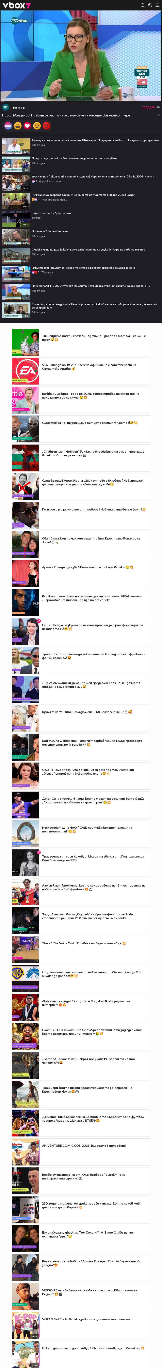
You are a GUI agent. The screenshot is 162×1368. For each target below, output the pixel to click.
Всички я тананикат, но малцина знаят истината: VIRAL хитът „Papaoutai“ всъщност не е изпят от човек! (92, 598)
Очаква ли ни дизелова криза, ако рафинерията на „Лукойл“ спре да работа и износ (88, 249)
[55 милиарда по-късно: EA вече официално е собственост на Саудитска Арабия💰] (25, 371)
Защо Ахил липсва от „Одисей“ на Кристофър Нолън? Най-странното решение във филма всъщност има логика (87, 916)
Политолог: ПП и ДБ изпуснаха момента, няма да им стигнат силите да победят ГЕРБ (91, 285)
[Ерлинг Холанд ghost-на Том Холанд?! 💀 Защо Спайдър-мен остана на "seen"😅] (25, 1238)
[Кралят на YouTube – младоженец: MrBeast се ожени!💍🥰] (25, 718)
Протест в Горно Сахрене (50, 231)
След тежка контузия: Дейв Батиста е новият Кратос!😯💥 (90, 422)
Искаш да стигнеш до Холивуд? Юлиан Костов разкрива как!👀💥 (93, 1348)
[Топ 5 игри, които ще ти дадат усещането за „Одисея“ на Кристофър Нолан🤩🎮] (25, 1094)
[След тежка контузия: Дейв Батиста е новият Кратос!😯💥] (25, 429)
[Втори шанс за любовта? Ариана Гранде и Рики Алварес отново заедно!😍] (25, 1267)
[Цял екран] (154, 96)
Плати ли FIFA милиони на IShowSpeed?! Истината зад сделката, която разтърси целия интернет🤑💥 (92, 1031)
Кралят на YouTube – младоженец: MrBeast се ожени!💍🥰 (87, 712)
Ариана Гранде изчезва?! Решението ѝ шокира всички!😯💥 (87, 567)
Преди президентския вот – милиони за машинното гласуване (74, 158)
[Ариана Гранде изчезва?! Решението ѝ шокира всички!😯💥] (25, 573)
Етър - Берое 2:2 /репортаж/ (51, 213)
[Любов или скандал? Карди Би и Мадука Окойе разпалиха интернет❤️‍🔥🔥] (25, 1007)
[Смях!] (18, 126)
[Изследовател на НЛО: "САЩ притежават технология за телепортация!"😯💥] (25, 833)
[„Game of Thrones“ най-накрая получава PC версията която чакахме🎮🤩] (25, 1065)
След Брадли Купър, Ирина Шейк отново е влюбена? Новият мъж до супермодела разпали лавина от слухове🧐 (92, 482)
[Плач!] (37, 126)
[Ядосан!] (46, 126)
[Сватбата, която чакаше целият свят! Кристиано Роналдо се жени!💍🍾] (25, 544)
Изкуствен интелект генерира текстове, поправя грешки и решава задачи (83, 267)
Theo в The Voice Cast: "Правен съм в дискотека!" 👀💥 (84, 943)
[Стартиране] (6, 96)
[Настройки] (154, 17)
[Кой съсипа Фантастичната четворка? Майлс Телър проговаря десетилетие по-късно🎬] (25, 747)
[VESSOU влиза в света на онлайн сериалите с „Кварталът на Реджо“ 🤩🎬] (25, 1296)
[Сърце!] (27, 126)
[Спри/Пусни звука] (15, 96)
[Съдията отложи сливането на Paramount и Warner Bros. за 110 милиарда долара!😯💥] (25, 978)
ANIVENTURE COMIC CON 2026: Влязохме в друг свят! (84, 1145)
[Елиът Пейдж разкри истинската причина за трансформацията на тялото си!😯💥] (25, 631)
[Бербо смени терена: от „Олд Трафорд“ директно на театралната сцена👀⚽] (25, 1180)
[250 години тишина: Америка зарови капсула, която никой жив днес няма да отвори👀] (25, 1209)
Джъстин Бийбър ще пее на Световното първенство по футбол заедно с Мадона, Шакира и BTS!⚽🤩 (93, 1118)
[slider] (5, 91)
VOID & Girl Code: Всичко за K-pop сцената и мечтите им (86, 1319)
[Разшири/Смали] (145, 96)
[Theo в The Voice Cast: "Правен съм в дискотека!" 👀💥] (25, 949)
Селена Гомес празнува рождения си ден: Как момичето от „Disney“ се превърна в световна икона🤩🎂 (88, 771)
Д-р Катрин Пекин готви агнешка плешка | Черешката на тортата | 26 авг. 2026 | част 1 (93, 176)
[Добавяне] (154, 26)
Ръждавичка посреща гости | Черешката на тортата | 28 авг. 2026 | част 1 (83, 194)
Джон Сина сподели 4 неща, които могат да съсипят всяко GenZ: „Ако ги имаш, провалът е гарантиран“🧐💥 (93, 800)
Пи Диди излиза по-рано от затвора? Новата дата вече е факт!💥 (94, 509)
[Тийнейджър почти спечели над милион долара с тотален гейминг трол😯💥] (25, 342)
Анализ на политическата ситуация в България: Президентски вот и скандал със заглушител (96, 140)
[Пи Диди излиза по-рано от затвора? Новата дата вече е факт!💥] (25, 515)
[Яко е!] (8, 126)
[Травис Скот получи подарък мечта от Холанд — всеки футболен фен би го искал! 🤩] (25, 660)
